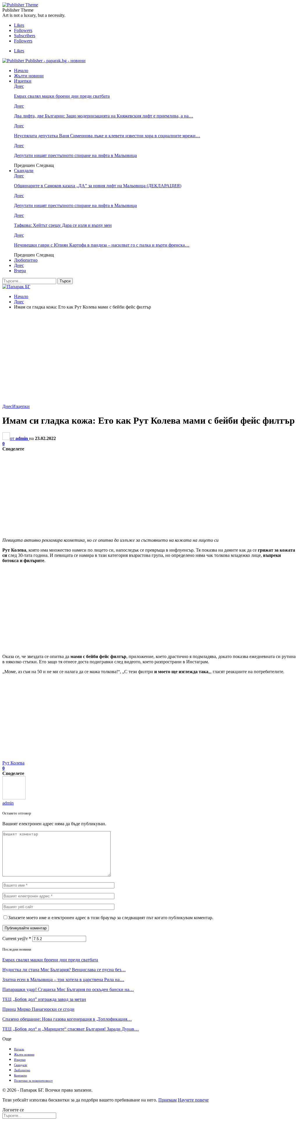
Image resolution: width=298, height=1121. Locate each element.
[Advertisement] (149, 355)
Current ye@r (16, 938)
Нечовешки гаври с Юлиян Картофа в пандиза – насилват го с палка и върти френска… (101, 245)
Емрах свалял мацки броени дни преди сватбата (62, 96)
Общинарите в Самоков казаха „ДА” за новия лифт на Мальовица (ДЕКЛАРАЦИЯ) (97, 185)
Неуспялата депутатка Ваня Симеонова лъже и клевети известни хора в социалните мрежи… (107, 135)
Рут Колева (13, 762)
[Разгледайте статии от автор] (14, 797)
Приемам (167, 1099)
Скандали (23, 170)
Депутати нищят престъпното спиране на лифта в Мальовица (75, 155)
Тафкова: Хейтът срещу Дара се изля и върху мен (63, 225)
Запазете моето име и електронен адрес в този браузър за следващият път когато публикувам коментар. (110, 917)
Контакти (20, 1075)
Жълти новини (29, 75)
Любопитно (26, 260)
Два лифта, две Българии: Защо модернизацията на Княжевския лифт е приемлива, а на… (103, 115)
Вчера (20, 270)
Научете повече (193, 1099)
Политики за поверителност (33, 1080)
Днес (19, 86)
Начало (21, 70)
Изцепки (22, 81)
